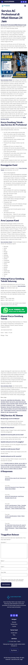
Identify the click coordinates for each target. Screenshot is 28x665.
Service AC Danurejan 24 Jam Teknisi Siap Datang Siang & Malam (15, 488)
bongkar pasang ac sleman (11, 463)
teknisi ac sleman (17, 468)
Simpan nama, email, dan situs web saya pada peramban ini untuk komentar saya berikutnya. (12, 580)
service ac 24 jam (5, 467)
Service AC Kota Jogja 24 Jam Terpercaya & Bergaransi (15, 479)
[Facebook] (26, 2)
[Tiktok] (21, 2)
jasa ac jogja (11, 465)
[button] (25, 5)
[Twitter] (23, 2)
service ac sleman (8, 468)
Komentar (3, 542)
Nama (2, 560)
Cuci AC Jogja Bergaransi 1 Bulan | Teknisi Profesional (14, 516)
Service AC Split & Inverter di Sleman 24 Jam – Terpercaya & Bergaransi (14, 405)
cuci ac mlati (22, 463)
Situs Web (3, 572)
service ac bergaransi (15, 467)
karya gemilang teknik (19, 465)
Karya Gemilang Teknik (6, 80)
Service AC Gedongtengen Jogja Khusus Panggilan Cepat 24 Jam (14, 497)
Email (2, 566)
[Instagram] (14, 615)
